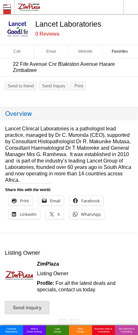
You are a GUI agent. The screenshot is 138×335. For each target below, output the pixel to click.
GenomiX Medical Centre (74, 324)
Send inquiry (27, 307)
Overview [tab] (18, 113)
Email (51, 51)
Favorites (120, 51)
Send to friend (21, 86)
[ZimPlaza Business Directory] (44, 7)
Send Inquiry (53, 86)
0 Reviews (47, 34)
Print (78, 86)
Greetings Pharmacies (62, 324)
